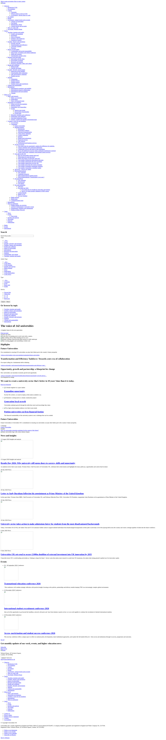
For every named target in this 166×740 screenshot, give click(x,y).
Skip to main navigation (7, 1)
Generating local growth (15, 401)
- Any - (6, 240)
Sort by (3, 289)
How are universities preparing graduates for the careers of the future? (20, 430)
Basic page (7, 285)
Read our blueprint (6, 384)
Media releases (8, 268)
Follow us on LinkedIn (10, 733)
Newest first (7, 292)
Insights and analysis (9, 266)
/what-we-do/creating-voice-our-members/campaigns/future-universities (20, 355)
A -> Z (6, 295)
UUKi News (7, 274)
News (5, 269)
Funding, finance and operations (13, 245)
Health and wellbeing (10, 246)
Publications (7, 271)
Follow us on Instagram (10, 730)
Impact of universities (10, 248)
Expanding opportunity (14, 391)
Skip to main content (19, 1)
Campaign (7, 282)
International (7, 250)
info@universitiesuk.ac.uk (8, 659)
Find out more (4, 333)
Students (6, 253)
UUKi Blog (7, 263)
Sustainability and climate (11, 254)
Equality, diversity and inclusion (13, 243)
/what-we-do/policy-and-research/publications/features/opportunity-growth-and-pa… (24, 375)
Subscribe (3, 647)
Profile (6, 286)
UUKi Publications (9, 273)
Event (5, 283)
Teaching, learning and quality (12, 256)
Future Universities (6, 427)
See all (2, 640)
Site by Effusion (5, 738)
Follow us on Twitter (10, 731)
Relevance (7, 298)
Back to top (4, 648)
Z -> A (6, 297)
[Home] (3, 3)
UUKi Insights (8, 265)
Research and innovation (11, 251)
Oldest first (7, 294)
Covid (6, 242)
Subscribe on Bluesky (10, 735)
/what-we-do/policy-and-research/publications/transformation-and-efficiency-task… (23, 365)
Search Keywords (5, 236)
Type (2, 277)
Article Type (4, 259)
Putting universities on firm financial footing (24, 412)
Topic (2, 237)
